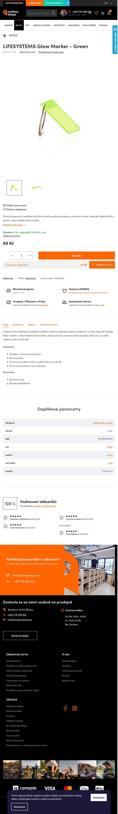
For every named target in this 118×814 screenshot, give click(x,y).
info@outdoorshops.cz (26, 575)
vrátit (102, 305)
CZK (106, 3)
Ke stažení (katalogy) (16, 725)
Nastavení (19, 806)
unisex (109, 454)
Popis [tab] (5, 324)
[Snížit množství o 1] (12, 255)
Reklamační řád (14, 685)
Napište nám (68, 680)
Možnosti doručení (11, 235)
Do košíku (76, 255)
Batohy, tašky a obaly (102, 422)
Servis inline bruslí (14, 740)
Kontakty (66, 665)
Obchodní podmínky (16, 675)
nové (110, 463)
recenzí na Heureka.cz (44, 506)
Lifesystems (31, 278)
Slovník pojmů (13, 730)
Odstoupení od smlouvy (17, 680)
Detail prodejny (20, 635)
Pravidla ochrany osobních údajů (22, 690)
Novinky (66, 675)
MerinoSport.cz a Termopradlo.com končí (26, 745)
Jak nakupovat (13, 660)
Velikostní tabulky (14, 720)
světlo (109, 446)
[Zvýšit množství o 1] (30, 255)
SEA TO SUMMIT (54, 2)
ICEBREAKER (34, 2)
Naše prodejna (69, 660)
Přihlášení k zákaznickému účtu (21, 665)
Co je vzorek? (12, 735)
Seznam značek (14, 711)
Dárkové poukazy (15, 706)
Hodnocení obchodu (72, 670)
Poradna (10, 715)
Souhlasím (98, 797)
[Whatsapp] (84, 708)
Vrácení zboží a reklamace (19, 670)
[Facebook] (65, 708)
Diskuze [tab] (31, 324)
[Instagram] (75, 708)
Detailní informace (13, 224)
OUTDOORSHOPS (14, 2)
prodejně (44, 305)
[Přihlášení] (90, 13)
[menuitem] (8, 25)
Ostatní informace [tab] (48, 324)
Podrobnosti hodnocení (51, 51)
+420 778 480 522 (73, 11)
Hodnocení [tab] (18, 324)
